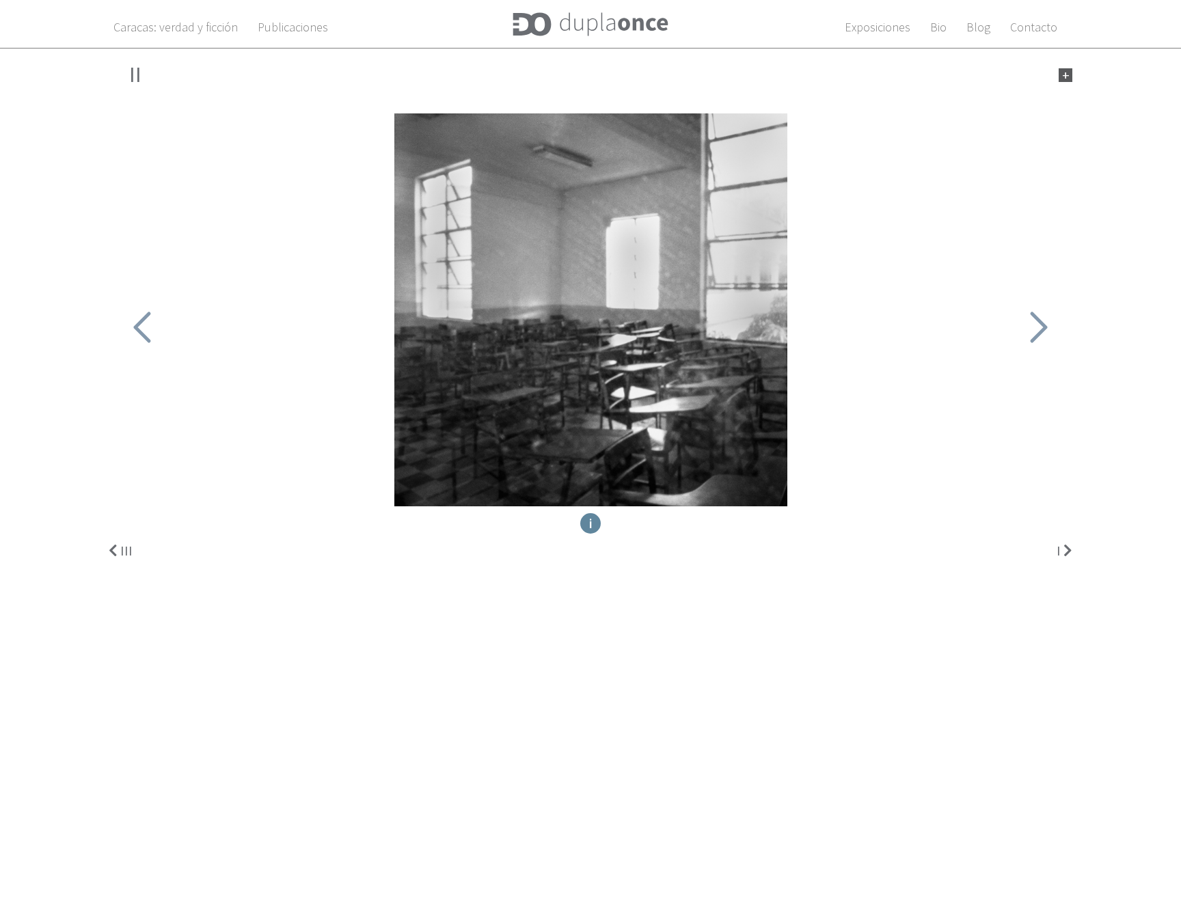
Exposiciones (877, 27)
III (126, 550)
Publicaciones (293, 27)
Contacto (1033, 27)
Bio (938, 27)
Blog (978, 27)
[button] (142, 326)
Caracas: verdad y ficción (175, 27)
